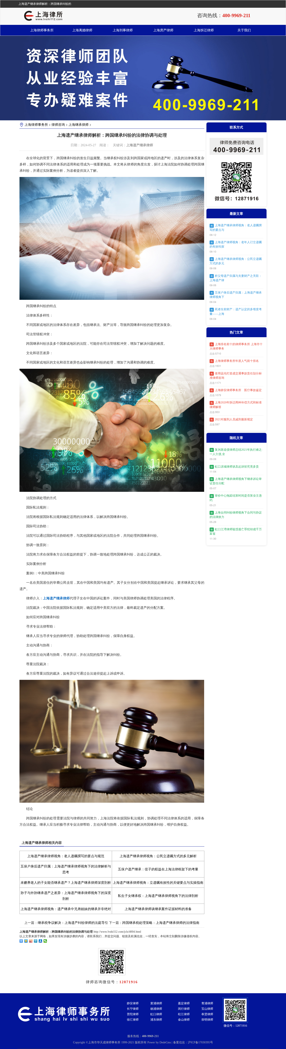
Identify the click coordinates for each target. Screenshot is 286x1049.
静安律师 (133, 1003)
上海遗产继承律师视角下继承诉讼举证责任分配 (236, 481)
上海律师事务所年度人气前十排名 (235, 360)
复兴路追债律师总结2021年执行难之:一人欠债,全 (236, 452)
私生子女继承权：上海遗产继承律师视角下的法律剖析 (158, 896)
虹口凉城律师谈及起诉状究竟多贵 (235, 466)
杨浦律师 (156, 1008)
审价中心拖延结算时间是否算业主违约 (236, 498)
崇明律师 (207, 1019)
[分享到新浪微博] (31, 941)
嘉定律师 (184, 1003)
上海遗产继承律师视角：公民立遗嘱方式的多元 (236, 261)
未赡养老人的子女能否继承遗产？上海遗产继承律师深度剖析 (66, 882)
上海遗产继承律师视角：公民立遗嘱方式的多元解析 (158, 856)
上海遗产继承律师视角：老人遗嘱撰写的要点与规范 (65, 856)
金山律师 (184, 1019)
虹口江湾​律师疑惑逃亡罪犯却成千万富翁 (236, 531)
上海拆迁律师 (204, 30)
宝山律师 (207, 1008)
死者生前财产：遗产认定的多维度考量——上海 (236, 311)
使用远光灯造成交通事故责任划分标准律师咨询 (236, 375)
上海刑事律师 (123, 30)
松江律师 (184, 1014)
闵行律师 (184, 1008)
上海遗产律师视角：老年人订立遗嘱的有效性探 (236, 244)
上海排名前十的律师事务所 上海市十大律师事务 (236, 346)
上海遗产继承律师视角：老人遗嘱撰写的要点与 (236, 227)
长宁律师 (133, 1008)
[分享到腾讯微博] (35, 941)
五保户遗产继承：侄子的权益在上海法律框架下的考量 (158, 869)
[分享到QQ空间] (26, 941)
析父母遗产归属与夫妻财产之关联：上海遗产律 (236, 278)
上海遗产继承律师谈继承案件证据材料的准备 (158, 909)
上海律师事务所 (42, 30)
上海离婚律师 (82, 30)
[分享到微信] (45, 941)
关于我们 (244, 30)
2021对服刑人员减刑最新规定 (232, 419)
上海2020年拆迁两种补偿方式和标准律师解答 (236, 404)
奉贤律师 (207, 1014)
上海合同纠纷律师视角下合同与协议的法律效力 (236, 515)
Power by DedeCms (159, 1042)
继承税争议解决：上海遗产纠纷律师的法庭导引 (73, 922)
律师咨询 (58, 124)
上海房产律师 (163, 30)
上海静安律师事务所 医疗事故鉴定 (236, 390)
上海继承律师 (78, 124)
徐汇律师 (133, 1019)
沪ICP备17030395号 (200, 1042)
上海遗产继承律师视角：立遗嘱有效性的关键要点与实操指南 (158, 882)
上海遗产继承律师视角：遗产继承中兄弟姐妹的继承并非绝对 (66, 909)
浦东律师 (156, 1019)
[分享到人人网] (40, 941)
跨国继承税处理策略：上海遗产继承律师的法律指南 (160, 922)
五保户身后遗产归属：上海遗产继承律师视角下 (236, 295)
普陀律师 (133, 1014)
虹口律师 (156, 1014)
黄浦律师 (156, 1003)
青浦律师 (207, 1003)
